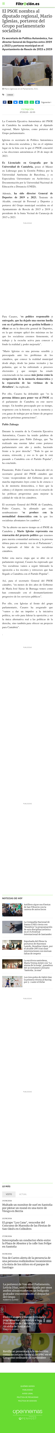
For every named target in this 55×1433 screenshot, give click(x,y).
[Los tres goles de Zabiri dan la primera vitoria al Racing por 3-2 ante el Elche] (12, 981)
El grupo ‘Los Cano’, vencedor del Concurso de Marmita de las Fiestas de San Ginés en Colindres (26, 1225)
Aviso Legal (27, 1393)
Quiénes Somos (28, 1386)
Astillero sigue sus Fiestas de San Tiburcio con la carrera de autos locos (37, 907)
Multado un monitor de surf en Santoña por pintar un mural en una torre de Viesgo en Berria (27, 1208)
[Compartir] (4, 102)
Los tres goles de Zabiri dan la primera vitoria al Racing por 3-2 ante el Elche (38, 980)
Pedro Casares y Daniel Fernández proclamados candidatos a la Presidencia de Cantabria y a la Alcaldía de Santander (24, 1321)
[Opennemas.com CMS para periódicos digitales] (27, 1414)
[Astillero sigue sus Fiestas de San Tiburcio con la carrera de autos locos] (12, 909)
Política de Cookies (27, 1401)
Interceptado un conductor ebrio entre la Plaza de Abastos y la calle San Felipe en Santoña (26, 1243)
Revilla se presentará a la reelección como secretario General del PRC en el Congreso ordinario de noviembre (27, 1354)
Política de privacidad (27, 1397)
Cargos (10, 95)
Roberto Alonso (10, 1300)
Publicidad (27, 1390)
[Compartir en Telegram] (37, 102)
